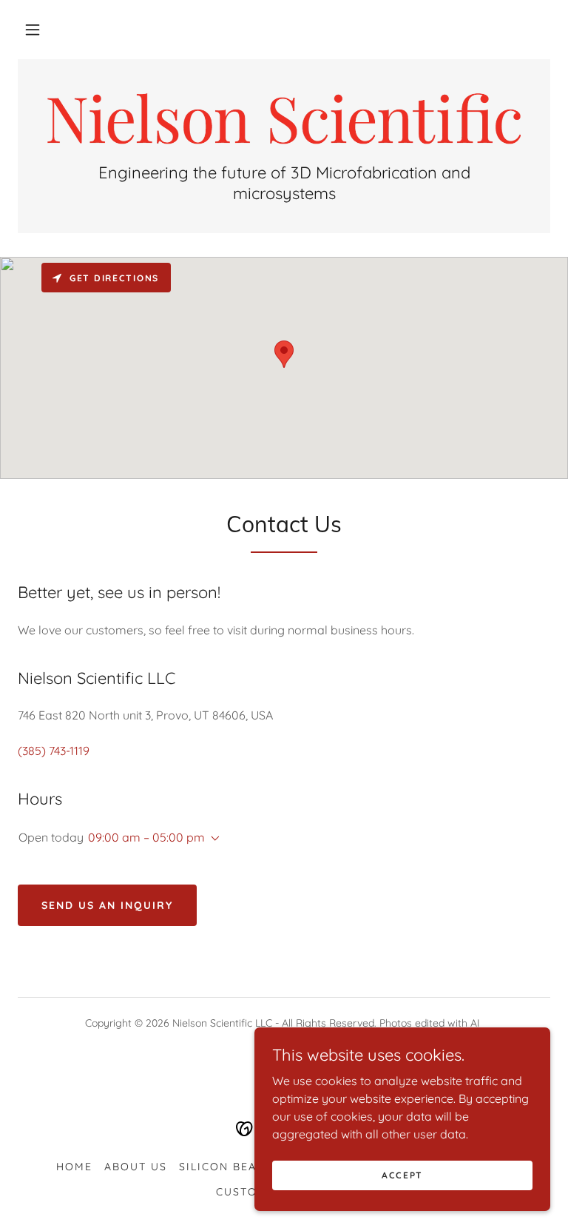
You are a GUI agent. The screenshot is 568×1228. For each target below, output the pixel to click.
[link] (284, 118)
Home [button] (74, 1166)
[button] (32, 29)
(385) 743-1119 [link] (53, 750)
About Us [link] (135, 1166)
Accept (402, 1175)
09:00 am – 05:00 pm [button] (146, 837)
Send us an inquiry (107, 905)
